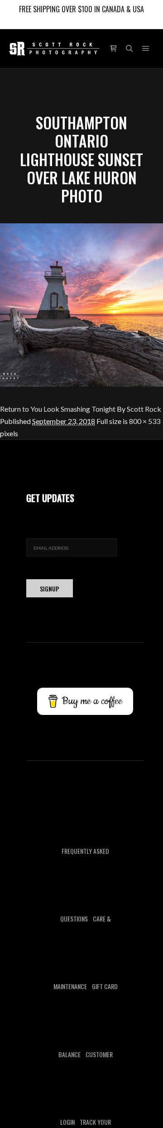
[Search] (129, 48)
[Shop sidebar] (113, 48)
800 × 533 (144, 421)
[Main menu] (146, 48)
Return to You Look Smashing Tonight (57, 408)
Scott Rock (144, 408)
